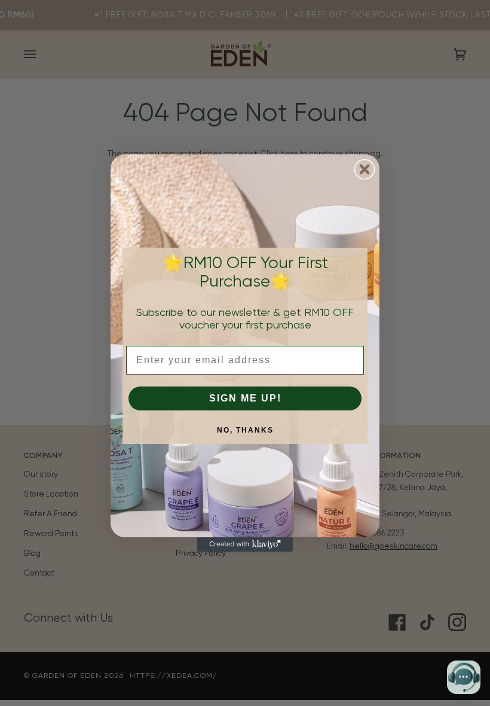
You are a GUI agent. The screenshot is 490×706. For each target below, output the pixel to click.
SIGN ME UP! (245, 398)
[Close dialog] (364, 169)
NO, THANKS (245, 430)
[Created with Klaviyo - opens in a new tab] (245, 544)
